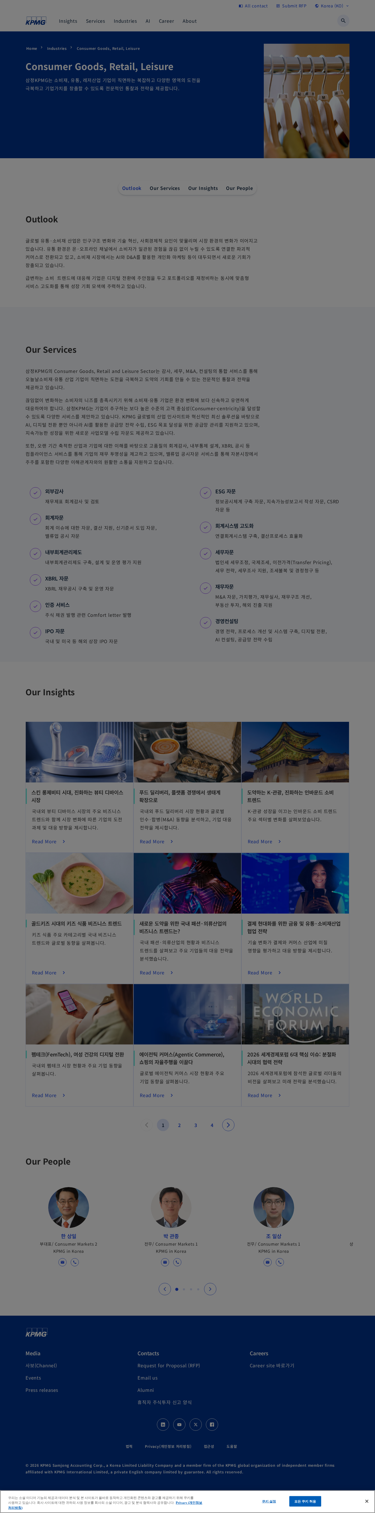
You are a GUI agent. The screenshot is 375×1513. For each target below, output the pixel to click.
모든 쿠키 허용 (305, 1501)
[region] (187, 1501)
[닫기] (366, 1501)
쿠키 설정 (269, 1501)
